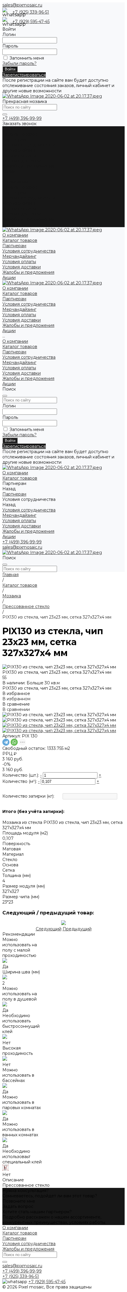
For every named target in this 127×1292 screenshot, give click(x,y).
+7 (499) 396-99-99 (22, 118)
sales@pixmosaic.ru (22, 5)
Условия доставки (21, 160)
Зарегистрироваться (24, 75)
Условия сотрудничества (29, 144)
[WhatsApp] (14, 742)
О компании (15, 182)
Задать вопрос (17, 1206)
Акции (9, 224)
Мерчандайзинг (19, 150)
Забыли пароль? (19, 63)
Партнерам (14, 192)
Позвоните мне (18, 1201)
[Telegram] (5, 742)
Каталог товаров (19, 187)
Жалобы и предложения (28, 166)
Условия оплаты (19, 155)
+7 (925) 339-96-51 (30, 12)
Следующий (48, 929)
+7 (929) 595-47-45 (31, 21)
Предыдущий (77, 929)
